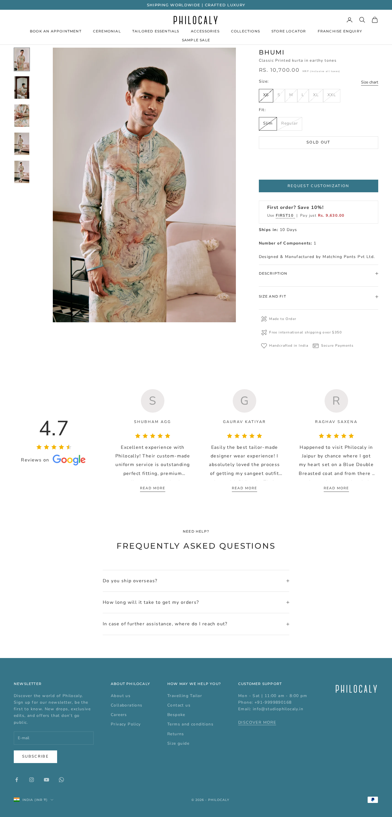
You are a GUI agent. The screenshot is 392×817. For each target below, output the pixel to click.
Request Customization (319, 186)
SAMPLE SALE (196, 40)
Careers (119, 714)
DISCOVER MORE (257, 722)
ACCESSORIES (205, 31)
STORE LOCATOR (288, 31)
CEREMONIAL (107, 31)
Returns (175, 734)
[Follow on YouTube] (46, 780)
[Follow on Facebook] (17, 780)
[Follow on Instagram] (31, 780)
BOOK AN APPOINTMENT (55, 31)
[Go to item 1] (22, 59)
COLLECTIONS (245, 31)
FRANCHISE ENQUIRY (340, 31)
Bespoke (176, 714)
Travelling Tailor (184, 695)
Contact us (179, 705)
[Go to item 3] (22, 115)
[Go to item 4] (22, 144)
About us (121, 695)
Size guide (178, 743)
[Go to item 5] (22, 172)
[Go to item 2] (22, 87)
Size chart (369, 82)
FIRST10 (285, 215)
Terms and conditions (190, 724)
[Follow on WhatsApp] (61, 780)
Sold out (318, 142)
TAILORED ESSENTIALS (155, 31)
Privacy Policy (126, 724)
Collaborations (127, 705)
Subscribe (35, 756)
